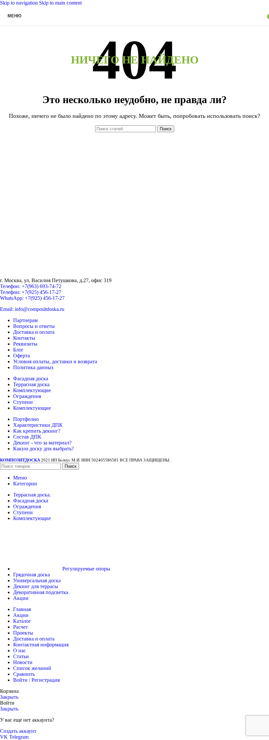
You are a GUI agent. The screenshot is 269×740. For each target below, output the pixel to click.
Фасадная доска (30, 378)
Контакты (24, 338)
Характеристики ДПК (38, 425)
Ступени (23, 402)
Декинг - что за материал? (42, 442)
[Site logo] (134, 27)
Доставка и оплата (33, 332)
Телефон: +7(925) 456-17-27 (30, 292)
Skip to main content (60, 3)
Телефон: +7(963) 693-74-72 (30, 286)
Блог (18, 349)
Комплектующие (32, 390)
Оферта (21, 355)
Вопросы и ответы (34, 326)
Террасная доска (31, 384)
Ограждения (27, 396)
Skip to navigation (19, 3)
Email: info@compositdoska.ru (32, 309)
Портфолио (26, 419)
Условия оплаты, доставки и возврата (55, 361)
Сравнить (24, 674)
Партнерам (25, 320)
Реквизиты (25, 344)
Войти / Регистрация (36, 680)
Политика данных (33, 367)
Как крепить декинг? (36, 431)
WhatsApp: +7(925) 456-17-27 (32, 298)
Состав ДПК (27, 437)
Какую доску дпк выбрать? (43, 448)
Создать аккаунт (18, 731)
